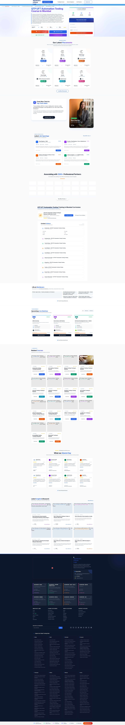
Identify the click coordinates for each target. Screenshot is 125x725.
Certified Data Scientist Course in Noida (39, 650)
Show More (35, 482)
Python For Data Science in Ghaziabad (40, 700)
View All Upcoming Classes (63, 340)
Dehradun (64, 619)
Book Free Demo (42, 335)
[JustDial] (89, 628)
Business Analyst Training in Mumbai (70, 675)
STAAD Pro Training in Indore (84, 696)
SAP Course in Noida (37, 658)
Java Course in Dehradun (68, 668)
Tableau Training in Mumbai (69, 691)
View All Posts (90, 500)
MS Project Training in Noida (39, 644)
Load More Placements (62, 91)
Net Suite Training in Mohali (53, 682)
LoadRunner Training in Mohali (54, 703)
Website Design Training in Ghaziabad (40, 675)
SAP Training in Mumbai (68, 693)
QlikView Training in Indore (84, 695)
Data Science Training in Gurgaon (84, 652)
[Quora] (84, 628)
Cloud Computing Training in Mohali (55, 676)
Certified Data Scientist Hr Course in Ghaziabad (39, 692)
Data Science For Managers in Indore (85, 706)
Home (34, 610)
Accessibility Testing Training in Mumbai (37, 436)
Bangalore (65, 616)
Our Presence (79, 1)
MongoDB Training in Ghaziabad (39, 680)
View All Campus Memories (63, 300)
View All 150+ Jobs (86, 135)
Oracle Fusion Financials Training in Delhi (55, 645)
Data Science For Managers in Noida (40, 652)
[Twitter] (78, 628)
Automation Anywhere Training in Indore (84, 679)
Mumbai (64, 614)
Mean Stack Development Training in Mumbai (70, 709)
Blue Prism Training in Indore (84, 676)
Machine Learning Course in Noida (39, 664)
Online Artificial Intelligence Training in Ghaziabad (39, 715)
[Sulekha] (91, 628)
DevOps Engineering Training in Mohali (55, 678)
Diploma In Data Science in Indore (85, 712)
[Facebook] (76, 628)
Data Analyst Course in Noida (39, 655)
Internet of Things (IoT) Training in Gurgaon (85, 644)
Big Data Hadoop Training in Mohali (55, 714)
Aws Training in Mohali (53, 675)
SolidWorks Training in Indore (84, 693)
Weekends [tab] (86, 310)
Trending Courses (61, 1)
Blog (34, 613)
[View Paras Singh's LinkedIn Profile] (46, 76)
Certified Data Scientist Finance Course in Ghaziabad (40, 695)
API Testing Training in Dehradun (69, 646)
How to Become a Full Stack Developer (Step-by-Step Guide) (40, 541)
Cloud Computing (51, 611)
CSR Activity (35, 619)
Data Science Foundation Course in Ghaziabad (39, 688)
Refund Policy (81, 614)
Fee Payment (81, 610)
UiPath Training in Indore (83, 680)
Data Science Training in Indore (84, 702)
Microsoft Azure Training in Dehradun (70, 641)
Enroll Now (41, 374)
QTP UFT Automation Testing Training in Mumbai (38, 413)
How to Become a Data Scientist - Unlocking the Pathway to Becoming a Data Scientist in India (40, 517)
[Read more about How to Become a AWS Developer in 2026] (84, 533)
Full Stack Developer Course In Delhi (55, 664)
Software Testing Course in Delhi (54, 648)
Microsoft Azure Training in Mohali (54, 681)
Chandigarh (65, 617)
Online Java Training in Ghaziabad (39, 716)
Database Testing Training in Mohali (55, 695)
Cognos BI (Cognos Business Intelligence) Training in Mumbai (69, 681)
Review (34, 616)
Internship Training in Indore (84, 698)
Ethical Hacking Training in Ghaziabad (40, 683)
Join (60, 627)
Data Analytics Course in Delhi (54, 652)
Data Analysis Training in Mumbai (69, 684)
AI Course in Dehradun (68, 659)
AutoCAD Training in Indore (84, 689)
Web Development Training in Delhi (55, 658)
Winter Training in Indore (83, 699)
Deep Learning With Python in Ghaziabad (39, 706)
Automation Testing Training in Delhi (55, 646)
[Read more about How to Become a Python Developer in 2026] (63, 533)
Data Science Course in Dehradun (69, 652)
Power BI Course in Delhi (53, 665)
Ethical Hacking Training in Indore (84, 683)
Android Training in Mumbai (69, 696)
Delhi (64, 611)
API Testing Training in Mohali (54, 696)
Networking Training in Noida (39, 641)
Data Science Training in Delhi (54, 662)
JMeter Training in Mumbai (70, 412)
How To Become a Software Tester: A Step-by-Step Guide (62, 517)
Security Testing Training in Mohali (54, 692)
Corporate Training (51, 619)
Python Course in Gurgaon (83, 654)
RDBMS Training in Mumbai (68, 714)
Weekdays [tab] (91, 310)
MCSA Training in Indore (83, 686)
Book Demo (35, 374)
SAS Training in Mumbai (68, 694)
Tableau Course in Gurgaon (84, 657)
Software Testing (51, 613)
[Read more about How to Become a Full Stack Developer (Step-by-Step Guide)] (41, 533)
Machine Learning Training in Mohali (55, 710)
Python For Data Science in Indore (85, 709)
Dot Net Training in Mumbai (69, 711)
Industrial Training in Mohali (53, 679)
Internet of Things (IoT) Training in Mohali (54, 708)
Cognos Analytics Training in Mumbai (70, 679)
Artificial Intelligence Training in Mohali (55, 706)
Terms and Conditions (82, 611)
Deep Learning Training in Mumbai (70, 687)
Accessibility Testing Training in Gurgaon (84, 642)
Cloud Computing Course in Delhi (54, 641)
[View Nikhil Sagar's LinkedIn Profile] (83, 56)
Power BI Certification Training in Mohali (54, 712)
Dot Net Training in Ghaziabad (39, 679)
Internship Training (51, 617)
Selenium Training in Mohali (53, 693)
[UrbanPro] (86, 628)
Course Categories (70, 1)
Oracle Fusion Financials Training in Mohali (55, 684)
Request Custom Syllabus (80, 215)
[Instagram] (73, 628)
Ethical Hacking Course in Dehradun (70, 665)
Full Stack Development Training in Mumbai (70, 699)
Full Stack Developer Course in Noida (40, 667)
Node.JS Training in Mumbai (69, 704)
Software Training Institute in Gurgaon (85, 655)
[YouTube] (81, 628)
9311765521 (78, 576)
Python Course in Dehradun (69, 662)
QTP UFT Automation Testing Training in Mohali (55, 699)
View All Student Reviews (63, 490)
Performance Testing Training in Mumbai (53, 413)
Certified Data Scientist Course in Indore (84, 704)
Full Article (46, 524)
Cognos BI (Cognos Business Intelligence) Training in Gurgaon (84, 648)
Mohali (64, 620)
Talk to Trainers (69, 215)
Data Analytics (50, 614)
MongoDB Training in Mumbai (69, 712)
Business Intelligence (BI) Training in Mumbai (70, 677)
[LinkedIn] (71, 628)
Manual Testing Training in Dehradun (70, 645)
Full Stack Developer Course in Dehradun (69, 658)
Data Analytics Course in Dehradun (70, 655)
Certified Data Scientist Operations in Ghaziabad (39, 685)
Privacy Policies (81, 613)
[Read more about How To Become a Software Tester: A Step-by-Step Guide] (63, 508)
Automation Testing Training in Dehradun (69, 643)
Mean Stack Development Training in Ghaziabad (39, 677)
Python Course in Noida (38, 662)
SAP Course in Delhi (52, 655)
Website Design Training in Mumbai (70, 707)
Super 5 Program (35, 615)
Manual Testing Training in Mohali (54, 689)
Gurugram (64, 613)
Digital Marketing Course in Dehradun (70, 654)
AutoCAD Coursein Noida (38, 642)
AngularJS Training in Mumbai (69, 697)
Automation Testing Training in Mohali (55, 686)
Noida (64, 610)
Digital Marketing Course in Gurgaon (85, 651)
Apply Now (58, 150)
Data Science (50, 610)
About (34, 611)
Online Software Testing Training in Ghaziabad (39, 709)
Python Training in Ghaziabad (39, 696)
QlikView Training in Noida (38, 645)
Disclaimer (80, 616)
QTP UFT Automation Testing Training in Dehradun (70, 648)
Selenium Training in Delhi (53, 649)
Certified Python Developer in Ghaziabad (39, 699)
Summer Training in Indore (83, 701)
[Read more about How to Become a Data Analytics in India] (84, 508)
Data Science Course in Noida (39, 648)
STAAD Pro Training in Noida (39, 647)
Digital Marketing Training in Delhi (54, 661)
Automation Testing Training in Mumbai (36, 369)
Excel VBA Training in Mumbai (69, 690)
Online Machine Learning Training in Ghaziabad (39, 711)
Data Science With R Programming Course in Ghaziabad (39, 690)
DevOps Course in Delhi (53, 642)
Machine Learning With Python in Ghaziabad (39, 704)
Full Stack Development (52, 616)
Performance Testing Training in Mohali (55, 700)
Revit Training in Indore (83, 692)
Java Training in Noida (38, 661)
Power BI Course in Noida (38, 665)
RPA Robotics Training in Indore (84, 675)
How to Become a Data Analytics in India (83, 516)
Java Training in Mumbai (68, 701)
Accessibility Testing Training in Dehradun (69, 651)
